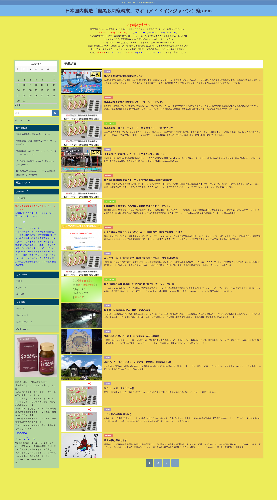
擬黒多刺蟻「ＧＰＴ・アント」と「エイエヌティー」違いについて (138, 128)
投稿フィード (22, 315)
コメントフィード (24, 322)
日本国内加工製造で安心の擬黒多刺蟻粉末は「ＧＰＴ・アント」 (137, 206)
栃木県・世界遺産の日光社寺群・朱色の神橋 (127, 310)
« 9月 (18, 105)
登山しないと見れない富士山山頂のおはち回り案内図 (131, 336)
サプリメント (109, 123)
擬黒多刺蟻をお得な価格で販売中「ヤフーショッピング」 (134, 102)
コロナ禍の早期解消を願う (118, 414)
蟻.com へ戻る (22, 120)
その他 (107, 71)
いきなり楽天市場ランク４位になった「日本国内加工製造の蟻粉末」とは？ (143, 232)
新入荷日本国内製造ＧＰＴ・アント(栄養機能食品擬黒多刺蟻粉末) (138, 180)
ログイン (20, 309)
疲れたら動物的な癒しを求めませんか (123, 76)
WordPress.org (23, 329)
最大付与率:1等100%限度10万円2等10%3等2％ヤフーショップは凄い (140, 284)
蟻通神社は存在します (115, 440)
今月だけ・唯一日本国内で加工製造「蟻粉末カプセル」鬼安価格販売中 (141, 258)
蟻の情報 (108, 97)
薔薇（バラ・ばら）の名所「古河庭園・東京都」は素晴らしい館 (137, 362)
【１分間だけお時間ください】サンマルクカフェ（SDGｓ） (135, 154)
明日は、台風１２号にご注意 (119, 388)
